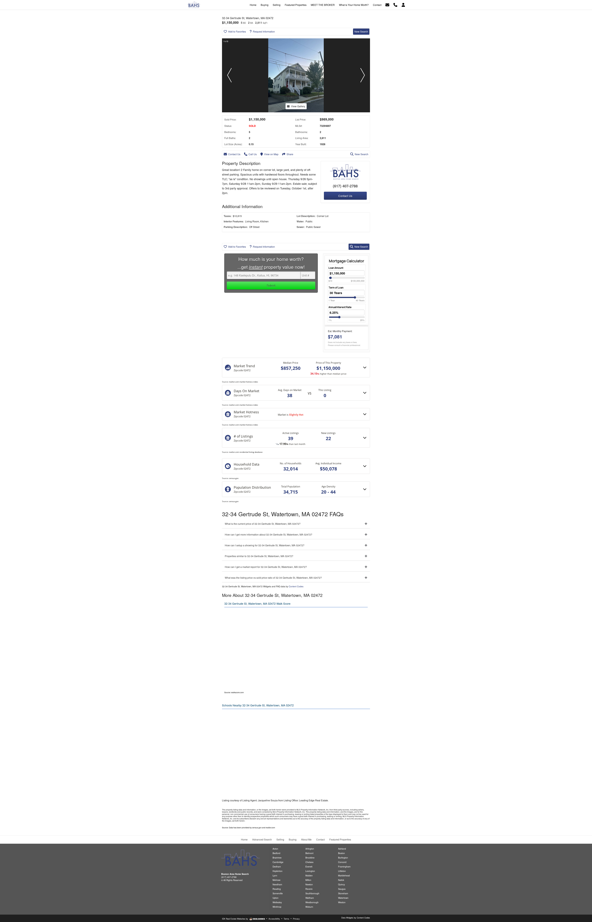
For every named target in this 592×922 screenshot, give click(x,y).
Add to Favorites (237, 31)
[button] (229, 75)
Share (290, 154)
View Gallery (298, 106)
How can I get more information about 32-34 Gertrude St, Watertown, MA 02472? (268, 534)
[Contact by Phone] (395, 4)
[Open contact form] (387, 4)
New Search (361, 31)
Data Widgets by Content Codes (355, 917)
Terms (286, 918)
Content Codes (296, 586)
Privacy (296, 918)
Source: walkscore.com (234, 692)
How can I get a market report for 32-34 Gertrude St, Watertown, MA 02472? (266, 567)
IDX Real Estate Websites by (235, 918)
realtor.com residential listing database (246, 452)
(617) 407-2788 (345, 185)
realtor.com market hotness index (243, 381)
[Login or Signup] (403, 4)
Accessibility (274, 918)
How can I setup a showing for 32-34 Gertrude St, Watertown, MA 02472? (264, 545)
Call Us (253, 154)
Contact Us (234, 154)
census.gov (233, 478)
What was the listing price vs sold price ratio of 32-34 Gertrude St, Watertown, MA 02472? (273, 577)
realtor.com (270, 827)
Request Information (264, 31)
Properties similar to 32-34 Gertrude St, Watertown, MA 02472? (259, 556)
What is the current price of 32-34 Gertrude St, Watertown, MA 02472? (262, 523)
